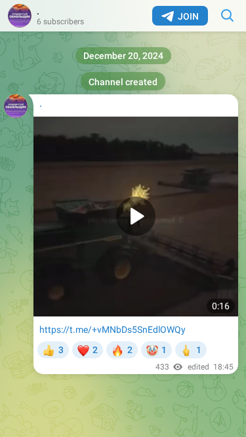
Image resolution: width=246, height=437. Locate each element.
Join (188, 16)
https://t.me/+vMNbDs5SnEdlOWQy (112, 329)
